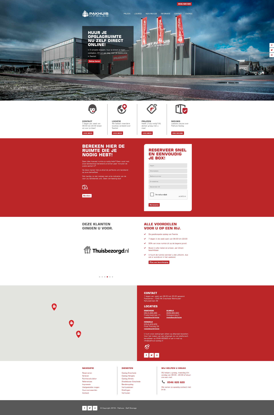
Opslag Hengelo (128, 376)
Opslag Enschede (129, 373)
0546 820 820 (172, 313)
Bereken (86, 196)
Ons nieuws (177, 133)
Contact (177, 14)
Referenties (87, 381)
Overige (188, 14)
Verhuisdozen (127, 387)
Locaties (138, 14)
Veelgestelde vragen (90, 387)
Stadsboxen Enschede (131, 381)
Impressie (86, 384)
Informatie (165, 14)
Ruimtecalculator (89, 379)
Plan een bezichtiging (159, 262)
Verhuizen (126, 393)
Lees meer (87, 133)
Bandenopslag (127, 384)
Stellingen (126, 390)
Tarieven (85, 376)
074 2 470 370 (150, 324)
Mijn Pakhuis (151, 14)
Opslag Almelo (128, 379)
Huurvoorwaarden (89, 390)
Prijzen (127, 14)
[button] (78, 334)
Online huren (94, 61)
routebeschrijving (151, 317)
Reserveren (87, 373)
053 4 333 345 (150, 313)
